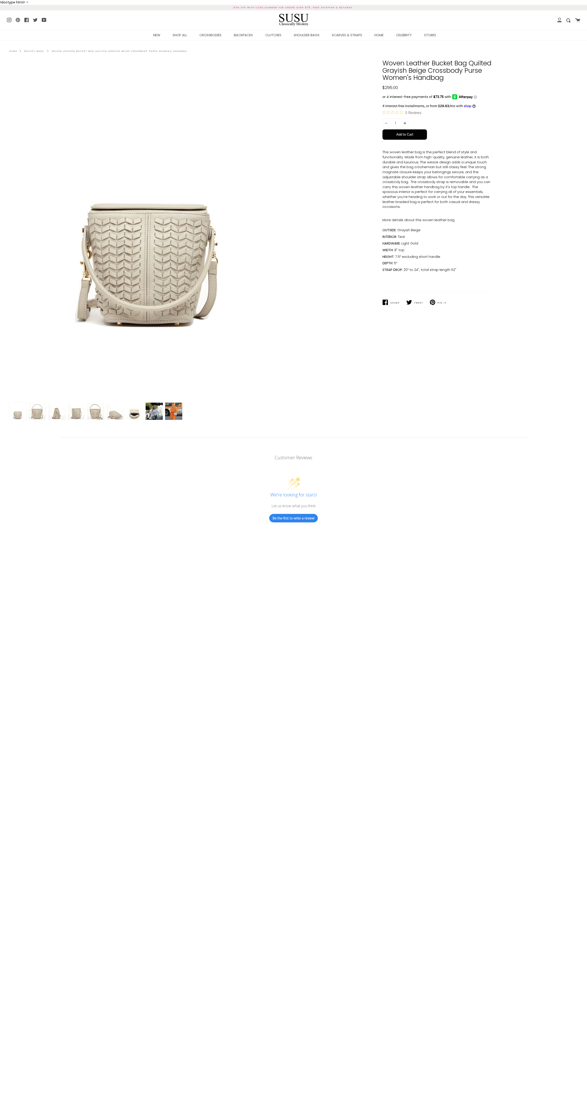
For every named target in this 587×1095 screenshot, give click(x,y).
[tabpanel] (149, 232)
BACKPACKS (243, 35)
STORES (430, 35)
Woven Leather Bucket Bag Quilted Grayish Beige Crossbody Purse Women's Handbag (119, 51)
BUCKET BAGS (34, 51)
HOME (379, 35)
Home (13, 51)
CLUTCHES (273, 35)
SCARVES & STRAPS (347, 35)
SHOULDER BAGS (306, 35)
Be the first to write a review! (293, 518)
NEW (156, 35)
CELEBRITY (404, 35)
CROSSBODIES (210, 35)
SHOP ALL (180, 35)
